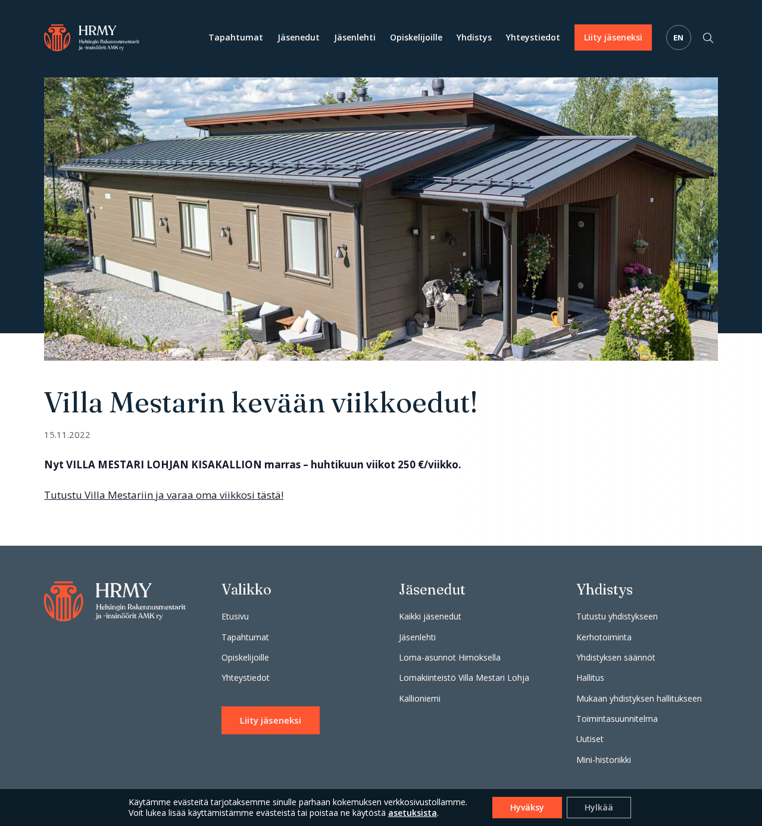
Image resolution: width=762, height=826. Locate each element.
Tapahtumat (235, 37)
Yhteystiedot (533, 37)
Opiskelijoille (416, 37)
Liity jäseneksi (613, 37)
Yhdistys (474, 37)
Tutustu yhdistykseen (617, 616)
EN (678, 37)
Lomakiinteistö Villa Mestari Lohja (464, 677)
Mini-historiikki (603, 759)
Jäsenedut (298, 37)
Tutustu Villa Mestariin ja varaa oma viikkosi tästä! (163, 495)
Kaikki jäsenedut (430, 616)
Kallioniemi (420, 698)
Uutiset (590, 738)
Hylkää (599, 807)
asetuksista (412, 813)
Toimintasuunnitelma (617, 718)
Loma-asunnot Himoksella (450, 657)
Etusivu (235, 616)
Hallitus (590, 677)
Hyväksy (527, 807)
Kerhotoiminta (604, 637)
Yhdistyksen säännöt (615, 657)
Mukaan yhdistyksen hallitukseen (639, 698)
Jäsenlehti (355, 37)
